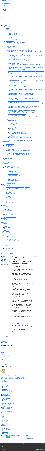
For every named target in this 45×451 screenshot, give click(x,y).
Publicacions (5, 342)
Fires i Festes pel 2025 (6, 421)
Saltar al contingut (5, 2)
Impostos (4, 400)
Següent (6, 364)
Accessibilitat (27, 440)
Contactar (3, 5)
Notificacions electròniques (8, 403)
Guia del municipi (6, 408)
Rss (3, 263)
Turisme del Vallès (10, 379)
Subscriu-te (3, 373)
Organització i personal (7, 386)
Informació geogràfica (7, 411)
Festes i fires (5, 420)
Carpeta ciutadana (6, 399)
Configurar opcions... (4, 449)
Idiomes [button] (4, 6)
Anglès (5, 10)
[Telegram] (7, 437)
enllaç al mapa (15, 284)
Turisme (2, 412)
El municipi (3, 406)
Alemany (6, 12)
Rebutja (37, 449)
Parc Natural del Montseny (4, 379)
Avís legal (27, 439)
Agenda (4, 259)
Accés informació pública (7, 391)
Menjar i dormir (5, 415)
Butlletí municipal (6, 261)
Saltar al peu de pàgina (6, 3)
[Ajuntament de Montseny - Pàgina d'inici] (10, 20)
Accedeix (2, 352)
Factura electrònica (6, 402)
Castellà (5, 9)
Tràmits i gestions (6, 398)
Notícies (12, 253)
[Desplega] (8, 254)
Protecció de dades (29, 438)
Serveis (3, 397)
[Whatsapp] (9, 437)
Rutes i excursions (6, 417)
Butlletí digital (5, 260)
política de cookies (11, 447)
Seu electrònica (5, 394)
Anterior (2, 364)
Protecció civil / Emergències (8, 407)
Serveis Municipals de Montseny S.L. (9, 404)
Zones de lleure (5, 419)
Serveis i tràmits (4, 393)
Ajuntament (3, 383)
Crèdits (26, 435)
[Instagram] (3, 437)
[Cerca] (32, 19)
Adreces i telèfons (4, 433)
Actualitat (5, 253)
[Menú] (1, 24)
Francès (5, 13)
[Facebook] (13, 435)
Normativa (4, 389)
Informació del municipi (7, 410)
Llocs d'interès (5, 416)
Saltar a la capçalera (6, 0)
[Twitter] (9, 435)
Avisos (3, 256)
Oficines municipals (6, 395)
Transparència (5, 387)
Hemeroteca (5, 264)
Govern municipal (6, 385)
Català (5, 8)
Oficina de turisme (6, 413)
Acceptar (42, 449)
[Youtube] (18, 435)
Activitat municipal (6, 390)
